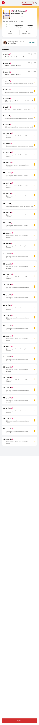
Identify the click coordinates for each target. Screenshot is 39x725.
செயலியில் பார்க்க (27, 3)
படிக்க (20, 721)
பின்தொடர (32, 42)
